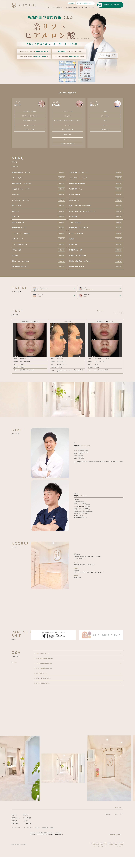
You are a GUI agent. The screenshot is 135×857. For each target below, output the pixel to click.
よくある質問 (83, 7)
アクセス (92, 7)
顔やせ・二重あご (105, 116)
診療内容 (14, 820)
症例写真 (69, 7)
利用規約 (37, 827)
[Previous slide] (115, 313)
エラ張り (67, 125)
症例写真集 (15, 823)
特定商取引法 (45, 827)
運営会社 (52, 827)
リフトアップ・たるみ (67, 111)
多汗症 (105, 111)
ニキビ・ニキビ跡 (29, 129)
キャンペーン (51, 7)
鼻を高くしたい (67, 134)
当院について (16, 818)
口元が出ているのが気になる (67, 143)
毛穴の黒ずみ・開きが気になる (29, 116)
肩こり (105, 120)
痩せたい (105, 125)
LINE (121, 814)
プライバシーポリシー (17, 827)
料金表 (75, 7)
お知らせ (14, 815)
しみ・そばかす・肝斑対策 (29, 111)
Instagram (108, 814)
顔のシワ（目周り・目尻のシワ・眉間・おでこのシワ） (67, 120)
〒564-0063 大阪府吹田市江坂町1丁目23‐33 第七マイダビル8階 (46, 832)
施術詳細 (61, 172)
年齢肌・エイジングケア (29, 120)
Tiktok (116, 814)
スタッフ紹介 (27, 818)
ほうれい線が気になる (67, 129)
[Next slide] (121, 313)
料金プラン (26, 815)
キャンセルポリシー (28, 827)
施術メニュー (60, 7)
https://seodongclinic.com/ (81, 517)
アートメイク (67, 139)
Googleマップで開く (78, 558)
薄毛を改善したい (105, 129)
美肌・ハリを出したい (29, 125)
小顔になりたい (67, 116)
